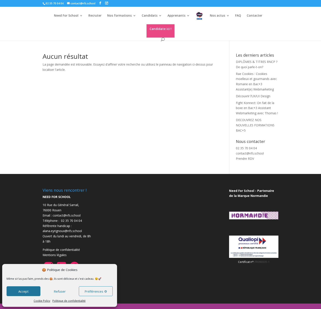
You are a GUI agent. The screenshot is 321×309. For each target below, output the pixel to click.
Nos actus (217, 15)
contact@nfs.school (250, 153)
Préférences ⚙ (96, 291)
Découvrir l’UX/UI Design (253, 96)
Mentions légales (55, 255)
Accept (23, 291)
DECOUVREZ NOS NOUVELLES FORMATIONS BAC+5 (255, 125)
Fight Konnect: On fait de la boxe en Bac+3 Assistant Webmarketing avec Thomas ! (257, 108)
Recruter (95, 15)
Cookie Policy (42, 301)
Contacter (254, 15)
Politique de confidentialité (69, 301)
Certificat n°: (246, 262)
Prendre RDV (245, 158)
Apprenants (176, 15)
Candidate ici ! (160, 29)
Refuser (60, 291)
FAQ (238, 15)
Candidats (149, 15)
